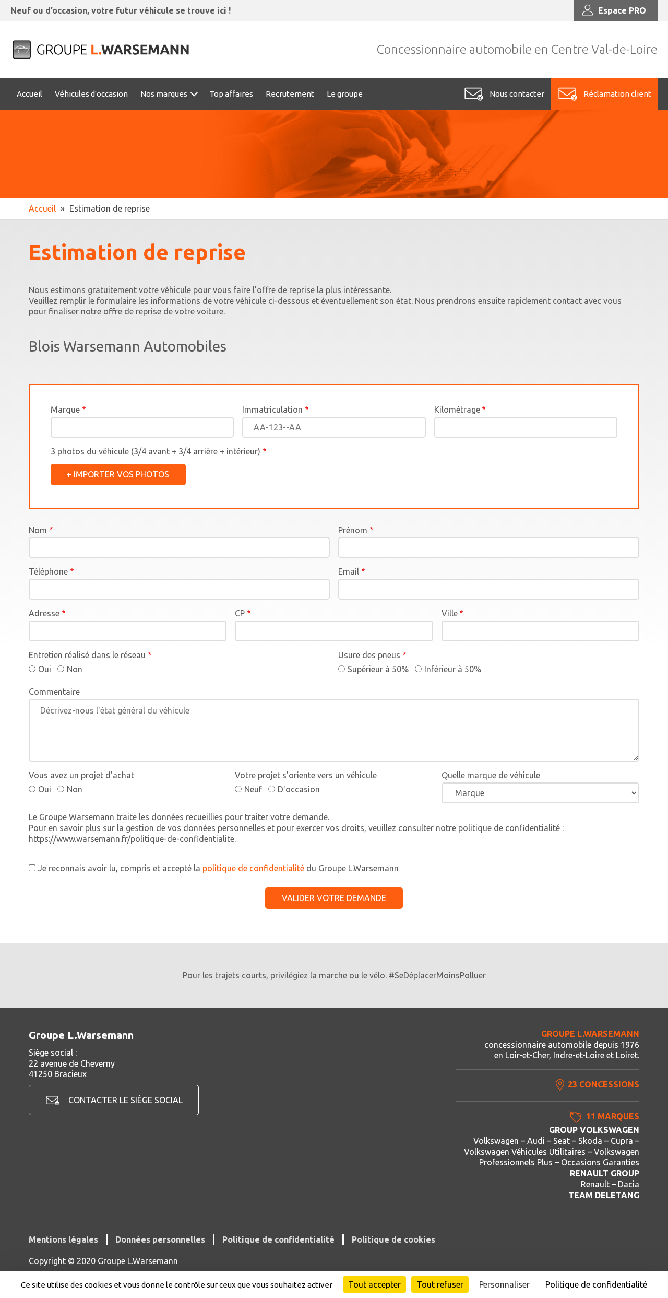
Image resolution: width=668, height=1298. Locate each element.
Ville (450, 613)
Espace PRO (622, 10)
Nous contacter (517, 93)
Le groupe (345, 93)
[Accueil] (101, 49)
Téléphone (48, 571)
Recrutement (290, 93)
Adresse (44, 613)
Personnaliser (504, 1284)
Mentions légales (63, 1239)
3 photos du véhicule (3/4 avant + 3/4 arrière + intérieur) (155, 451)
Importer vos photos (121, 474)
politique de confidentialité (253, 868)
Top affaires (231, 93)
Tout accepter (374, 1284)
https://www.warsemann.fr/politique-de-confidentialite (131, 839)
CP (240, 613)
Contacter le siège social (125, 1100)
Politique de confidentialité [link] (596, 1284)
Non (74, 669)
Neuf (253, 789)
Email (348, 571)
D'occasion (299, 789)
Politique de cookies (393, 1239)
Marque (65, 409)
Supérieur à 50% (378, 669)
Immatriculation (272, 409)
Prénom (352, 530)
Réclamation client (617, 93)
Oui (44, 669)
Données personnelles (160, 1239)
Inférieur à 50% (452, 669)
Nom (38, 530)
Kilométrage (457, 409)
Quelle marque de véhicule (491, 775)
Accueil (29, 93)
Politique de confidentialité (278, 1239)
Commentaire (54, 691)
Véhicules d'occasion (91, 93)
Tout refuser (439, 1284)
